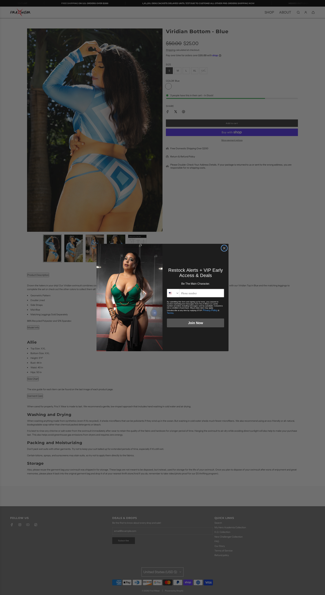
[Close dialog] (224, 248)
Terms (170, 313)
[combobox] (173, 293)
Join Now (195, 323)
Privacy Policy (210, 310)
